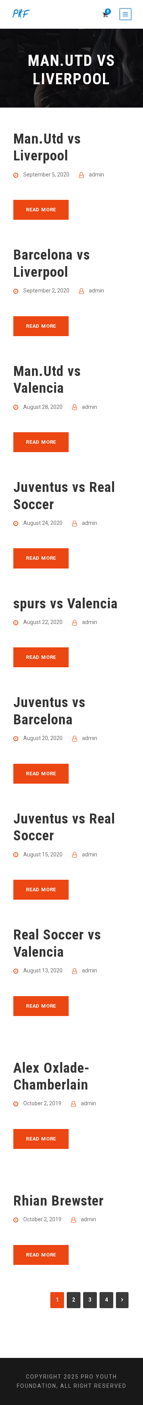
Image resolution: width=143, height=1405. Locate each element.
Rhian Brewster (58, 1201)
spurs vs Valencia (65, 603)
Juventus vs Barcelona (49, 710)
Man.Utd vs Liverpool (47, 147)
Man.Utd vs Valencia (47, 379)
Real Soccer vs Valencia (57, 943)
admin (96, 175)
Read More (41, 209)
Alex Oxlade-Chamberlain (51, 1076)
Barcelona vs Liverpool (51, 263)
